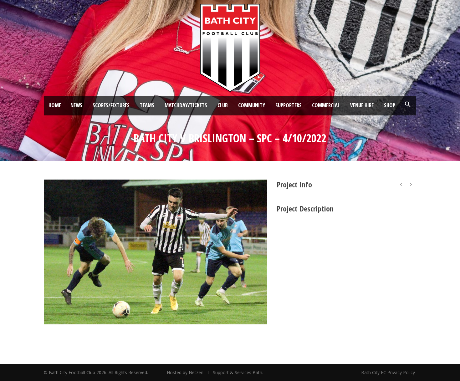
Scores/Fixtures (111, 105)
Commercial (326, 105)
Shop (389, 105)
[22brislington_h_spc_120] (155, 252)
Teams (147, 105)
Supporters (288, 105)
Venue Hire (362, 105)
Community (251, 105)
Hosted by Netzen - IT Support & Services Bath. (215, 372)
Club (222, 105)
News (76, 105)
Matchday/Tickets (186, 105)
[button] (408, 104)
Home (55, 105)
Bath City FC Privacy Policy (388, 372)
